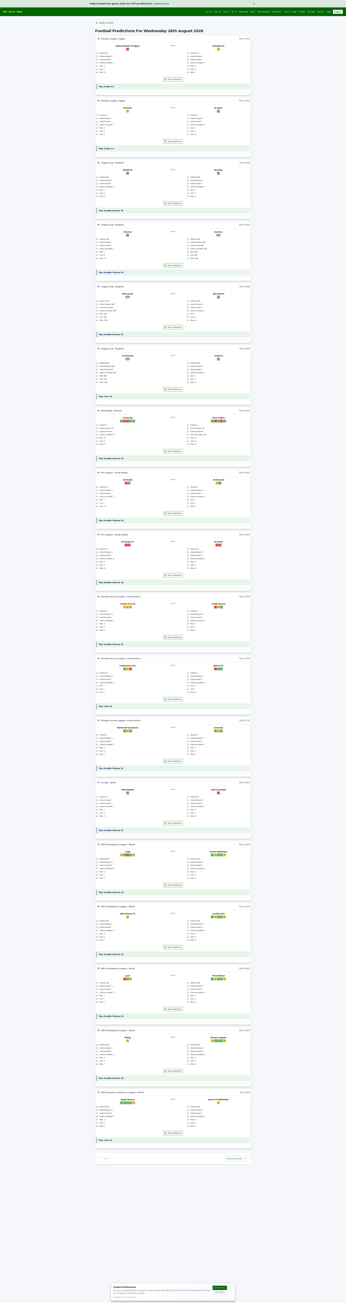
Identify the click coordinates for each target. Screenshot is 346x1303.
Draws (252, 12)
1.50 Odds (311, 12)
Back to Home (106, 23)
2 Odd (286, 12)
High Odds (243, 12)
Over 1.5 (226, 12)
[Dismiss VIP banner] (254, 4)
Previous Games (234, 1158)
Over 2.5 (217, 12)
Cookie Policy (131, 1297)
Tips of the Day (263, 12)
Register (337, 12)
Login (328, 12)
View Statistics (174, 79)
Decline (219, 1292)
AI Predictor (277, 12)
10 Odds (301, 12)
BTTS (234, 12)
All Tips (209, 12)
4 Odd (293, 12)
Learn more (161, 3)
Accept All (220, 1288)
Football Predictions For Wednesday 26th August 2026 (149, 31)
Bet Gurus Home (12, 11)
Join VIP (320, 12)
